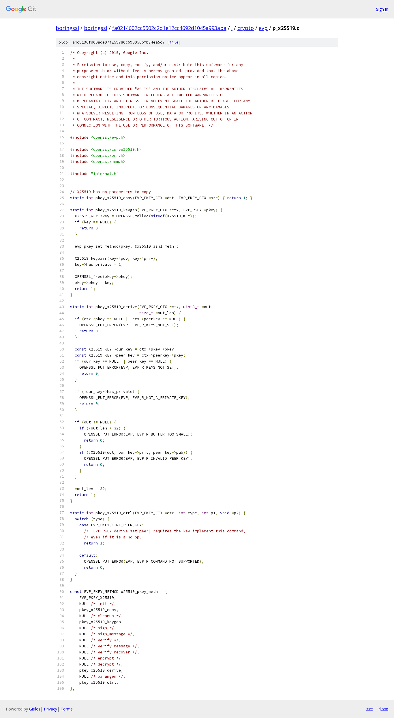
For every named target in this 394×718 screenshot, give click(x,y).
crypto (245, 28)
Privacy (50, 709)
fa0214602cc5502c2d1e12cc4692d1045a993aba (169, 28)
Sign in (382, 9)
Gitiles (34, 709)
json (383, 708)
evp (263, 28)
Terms (67, 709)
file (174, 42)
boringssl (67, 28)
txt (369, 708)
